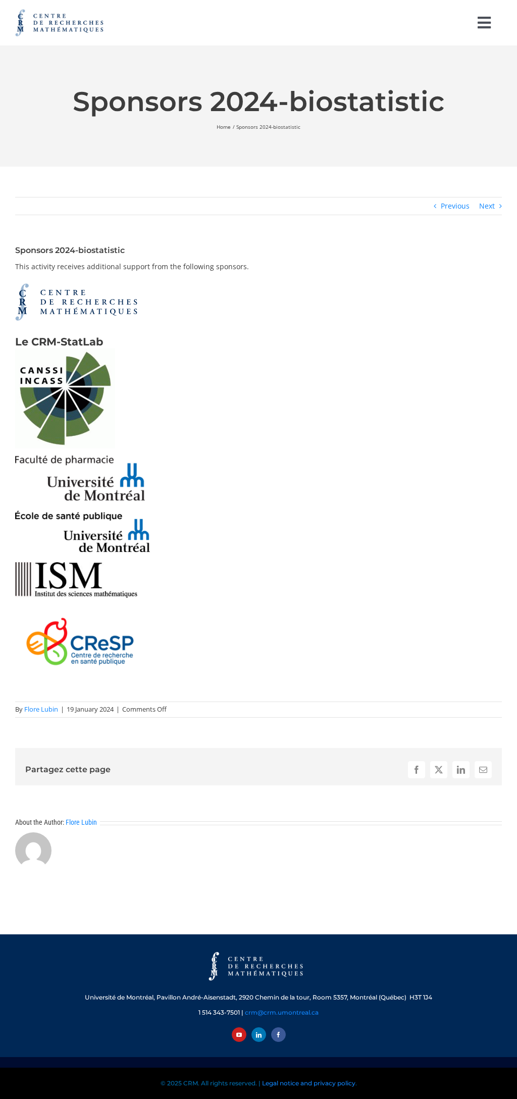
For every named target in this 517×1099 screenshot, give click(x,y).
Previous (455, 206)
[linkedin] (258, 1034)
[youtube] (239, 1034)
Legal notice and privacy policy (308, 1083)
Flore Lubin (41, 709)
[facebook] (278, 1034)
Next (487, 206)
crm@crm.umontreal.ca (282, 1012)
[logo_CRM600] (60, 11)
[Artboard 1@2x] (258, 953)
